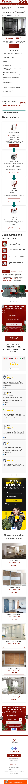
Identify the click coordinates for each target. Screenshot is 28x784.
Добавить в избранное (14, 767)
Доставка (13, 271)
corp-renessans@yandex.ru (14, 758)
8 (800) (14, 752)
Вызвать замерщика (14, 172)
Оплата (21, 271)
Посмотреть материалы (14, 338)
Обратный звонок (14, 755)
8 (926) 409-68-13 (14, 140)
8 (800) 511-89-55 (15, 135)
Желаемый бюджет (15, 319)
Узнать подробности (23, 102)
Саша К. (9, 409)
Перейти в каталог (14, 227)
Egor (8, 459)
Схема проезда (14, 764)
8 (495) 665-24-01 (14, 137)
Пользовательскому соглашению (11, 328)
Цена (4, 271)
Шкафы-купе (11, 7)
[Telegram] (13, 528)
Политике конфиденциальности (14, 327)
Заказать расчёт (14, 46)
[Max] (15, 528)
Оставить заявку (14, 145)
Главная (4, 7)
